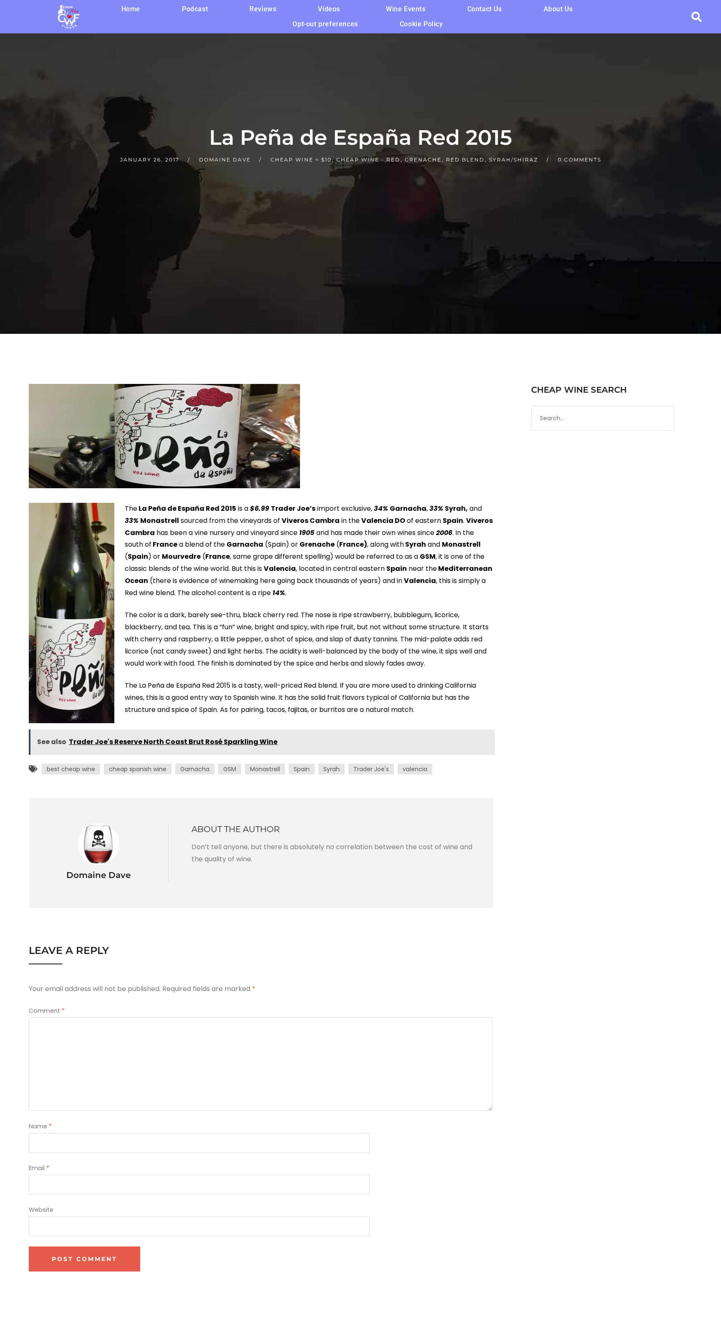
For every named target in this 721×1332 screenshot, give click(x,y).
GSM (229, 769)
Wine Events (406, 9)
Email (39, 1168)
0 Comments (579, 159)
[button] (331, 9)
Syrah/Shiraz (513, 159)
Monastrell (265, 769)
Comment (47, 1011)
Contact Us (484, 9)
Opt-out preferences (325, 24)
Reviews (263, 9)
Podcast (195, 9)
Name (40, 1126)
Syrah (331, 769)
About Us (558, 9)
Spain (302, 769)
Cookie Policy (421, 24)
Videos (329, 9)
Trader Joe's (371, 769)
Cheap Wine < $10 (301, 159)
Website (41, 1210)
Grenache (423, 159)
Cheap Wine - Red (368, 159)
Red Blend (465, 159)
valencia (415, 769)
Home (130, 9)
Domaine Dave (225, 159)
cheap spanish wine (137, 769)
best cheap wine (71, 769)
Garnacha (194, 769)
